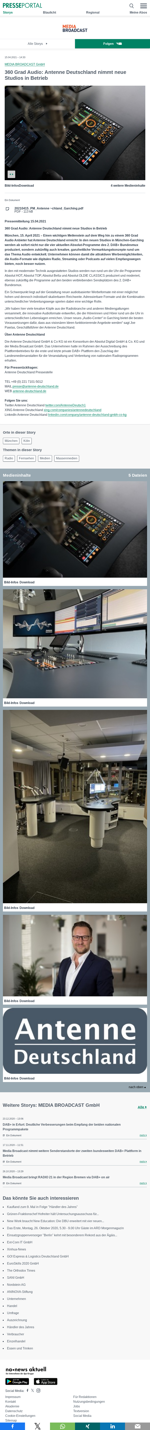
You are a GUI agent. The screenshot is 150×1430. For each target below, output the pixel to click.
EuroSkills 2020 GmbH (23, 1263)
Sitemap (11, 1420)
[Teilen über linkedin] (112, 1426)
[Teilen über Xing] (87, 1426)
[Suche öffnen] (131, 6)
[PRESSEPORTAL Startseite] (22, 5)
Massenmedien (66, 458)
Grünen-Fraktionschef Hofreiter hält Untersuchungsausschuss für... (53, 1214)
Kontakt (10, 1401)
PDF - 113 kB (48, 210)
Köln (26, 440)
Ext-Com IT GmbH (19, 1242)
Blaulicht (49, 12)
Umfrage (13, 1313)
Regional (92, 12)
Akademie (12, 1406)
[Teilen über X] (37, 1426)
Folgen (108, 43)
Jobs (76, 1406)
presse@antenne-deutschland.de (35, 386)
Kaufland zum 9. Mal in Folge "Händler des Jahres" (42, 1207)
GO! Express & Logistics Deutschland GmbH (38, 1256)
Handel (12, 1306)
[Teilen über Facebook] (12, 1426)
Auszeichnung (17, 1320)
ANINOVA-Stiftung (20, 1291)
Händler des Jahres (20, 1327)
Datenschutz (14, 1411)
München (11, 440)
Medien (45, 458)
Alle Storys (36, 43)
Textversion (81, 1411)
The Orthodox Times (21, 1270)
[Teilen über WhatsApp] (62, 1426)
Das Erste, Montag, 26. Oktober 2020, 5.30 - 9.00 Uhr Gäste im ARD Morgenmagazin (65, 1228)
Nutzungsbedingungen (89, 1401)
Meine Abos (138, 12)
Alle (141, 1107)
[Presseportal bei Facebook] (26, 1390)
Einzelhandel (16, 1341)
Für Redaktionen (84, 1397)
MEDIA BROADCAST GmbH (25, 64)
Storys (8, 12)
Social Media (82, 1415)
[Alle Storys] (75, 35)
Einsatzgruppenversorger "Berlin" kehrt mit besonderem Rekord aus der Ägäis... (62, 1235)
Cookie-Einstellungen (20, 1415)
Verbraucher (15, 1334)
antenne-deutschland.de (29, 391)
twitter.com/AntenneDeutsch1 (65, 405)
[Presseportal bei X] (31, 1390)
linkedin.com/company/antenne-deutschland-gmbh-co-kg (87, 414)
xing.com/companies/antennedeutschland (72, 410)
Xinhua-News (16, 1249)
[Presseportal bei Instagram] (37, 1390)
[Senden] (137, 1426)
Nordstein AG (16, 1284)
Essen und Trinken (20, 1348)
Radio (9, 458)
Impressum (13, 1397)
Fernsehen (26, 458)
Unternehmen (16, 1299)
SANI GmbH (15, 1277)
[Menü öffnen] (143, 6)
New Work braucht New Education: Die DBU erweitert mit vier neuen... (55, 1221)
